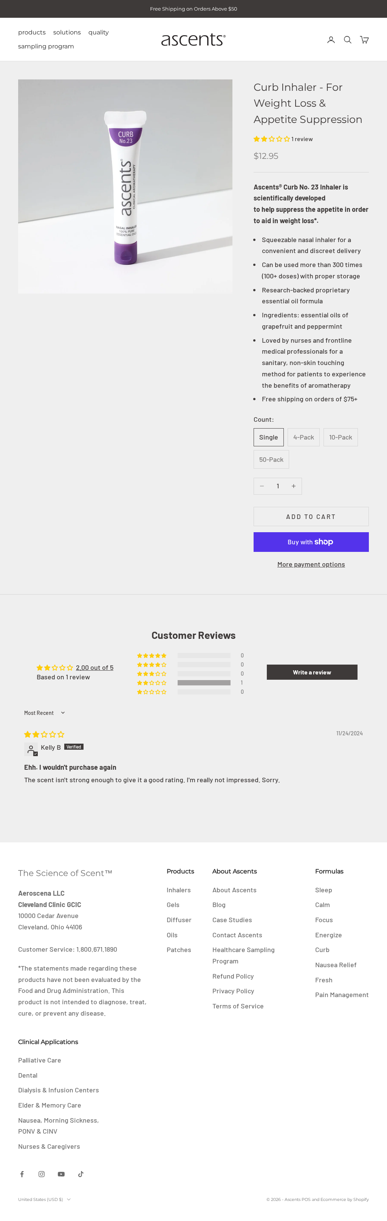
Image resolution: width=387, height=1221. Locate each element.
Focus (324, 919)
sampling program (46, 46)
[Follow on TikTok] (81, 1174)
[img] (44, 734)
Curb (322, 949)
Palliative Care (39, 1060)
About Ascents (234, 889)
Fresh (324, 980)
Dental (27, 1075)
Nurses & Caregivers (49, 1146)
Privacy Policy (233, 990)
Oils (172, 935)
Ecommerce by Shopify (344, 1199)
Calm (322, 904)
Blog (219, 904)
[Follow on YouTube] (61, 1174)
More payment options (311, 564)
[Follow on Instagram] (41, 1174)
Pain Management (342, 994)
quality (98, 32)
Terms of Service (238, 1006)
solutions (67, 32)
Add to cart (311, 516)
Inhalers (179, 889)
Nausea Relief (336, 964)
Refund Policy (233, 976)
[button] (272, 138)
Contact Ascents (237, 935)
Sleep (323, 889)
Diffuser (179, 919)
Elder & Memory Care (49, 1105)
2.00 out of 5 (94, 667)
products (32, 32)
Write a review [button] (312, 672)
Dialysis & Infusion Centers (58, 1090)
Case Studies (232, 919)
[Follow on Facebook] (22, 1174)
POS (306, 1199)
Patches (179, 949)
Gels (173, 904)
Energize (328, 935)
